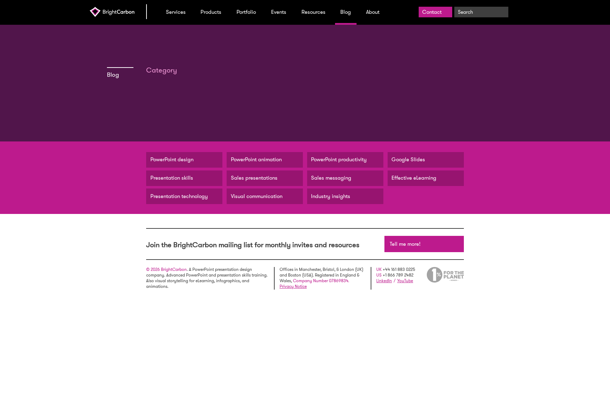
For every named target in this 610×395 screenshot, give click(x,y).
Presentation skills (171, 178)
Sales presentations (254, 178)
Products (211, 12)
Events (278, 12)
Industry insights (330, 196)
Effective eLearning (413, 178)
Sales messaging (331, 178)
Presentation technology (179, 196)
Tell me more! (405, 244)
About (372, 12)
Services (176, 12)
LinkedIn (384, 281)
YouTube (405, 281)
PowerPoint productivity (339, 159)
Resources (313, 12)
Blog (345, 12)
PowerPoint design (171, 159)
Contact (432, 12)
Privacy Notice (293, 286)
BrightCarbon (118, 11)
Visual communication (256, 196)
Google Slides (408, 159)
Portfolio (246, 12)
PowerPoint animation (256, 159)
